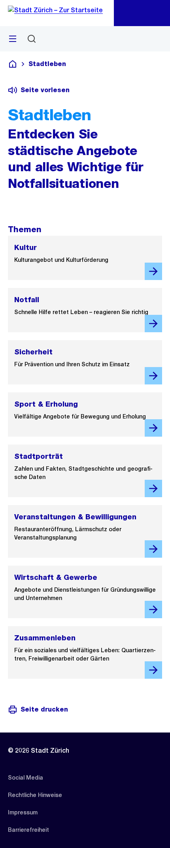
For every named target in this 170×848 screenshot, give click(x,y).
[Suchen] (32, 38)
